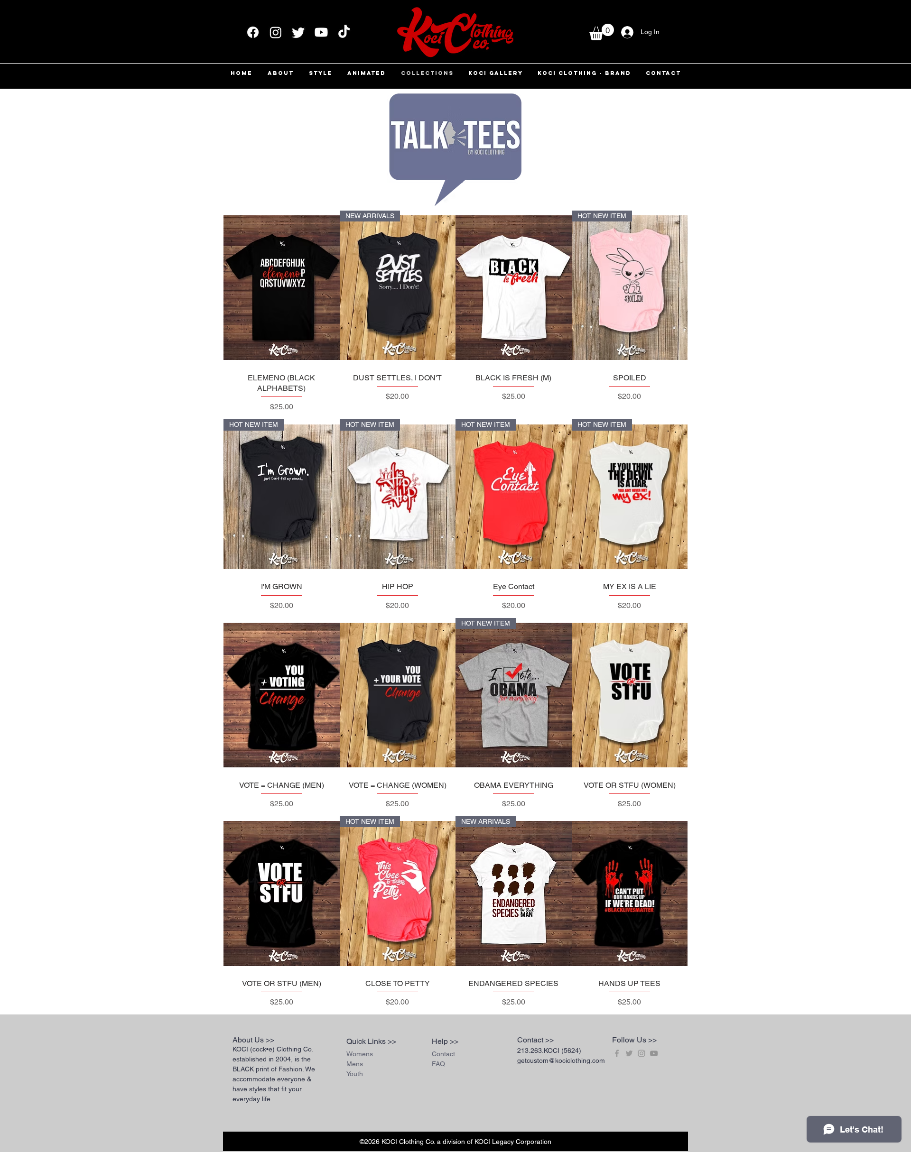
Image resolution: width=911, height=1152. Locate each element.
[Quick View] (281, 288)
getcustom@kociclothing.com (561, 1060)
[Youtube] (321, 32)
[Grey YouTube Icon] (654, 1053)
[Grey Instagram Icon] (641, 1053)
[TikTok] (344, 32)
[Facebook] (252, 32)
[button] (601, 32)
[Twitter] (298, 32)
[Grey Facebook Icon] (617, 1053)
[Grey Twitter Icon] (629, 1053)
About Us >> (253, 1039)
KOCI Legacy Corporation (512, 1141)
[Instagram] (275, 32)
